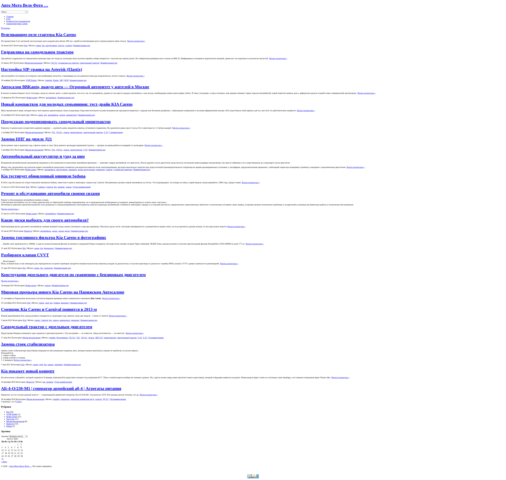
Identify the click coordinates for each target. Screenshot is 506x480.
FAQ (8, 19)
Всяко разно (31, 98)
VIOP (66, 80)
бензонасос (49, 248)
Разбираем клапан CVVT (25, 254)
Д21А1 (59, 132)
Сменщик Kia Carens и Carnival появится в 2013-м (49, 309)
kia (43, 45)
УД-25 (105, 399)
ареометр (73, 169)
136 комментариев (118, 399)
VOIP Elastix (31, 80)
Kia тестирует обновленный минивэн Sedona (43, 176)
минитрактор (76, 132)
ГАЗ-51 (54, 63)
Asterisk (48, 80)
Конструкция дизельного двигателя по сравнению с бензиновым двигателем (73, 274)
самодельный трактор (89, 63)
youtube (52, 338)
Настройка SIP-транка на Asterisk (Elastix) (41, 69)
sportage (61, 187)
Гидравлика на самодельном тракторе (37, 52)
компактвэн (71, 115)
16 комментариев (156, 338)
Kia (25, 45)
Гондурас (10, 419)
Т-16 (140, 338)
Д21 (53, 132)
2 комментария (116, 132)
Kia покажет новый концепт (28, 371)
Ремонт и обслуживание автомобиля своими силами (50, 193)
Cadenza (41, 187)
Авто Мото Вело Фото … (24, 5)
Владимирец (62, 338)
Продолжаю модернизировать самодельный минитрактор (56, 121)
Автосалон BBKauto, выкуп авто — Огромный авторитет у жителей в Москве (75, 86)
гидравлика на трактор (68, 63)
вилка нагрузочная (86, 169)
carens (38, 45)
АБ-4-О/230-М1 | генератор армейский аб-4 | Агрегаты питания (61, 388)
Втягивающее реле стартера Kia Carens (38, 34)
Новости (28, 231)
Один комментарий (82, 187)
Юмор (9, 426)
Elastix (56, 80)
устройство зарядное (122, 169)
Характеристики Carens (17, 24)
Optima (56, 303)
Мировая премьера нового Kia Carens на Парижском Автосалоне (62, 292)
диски (54, 231)
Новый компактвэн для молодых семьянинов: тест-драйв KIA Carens (67, 104)
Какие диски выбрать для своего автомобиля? (45, 220)
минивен (65, 303)
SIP (61, 80)
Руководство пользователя (18, 21)
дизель (62, 115)
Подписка (5, 28)
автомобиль (51, 98)
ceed (47, 303)
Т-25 (106, 132)
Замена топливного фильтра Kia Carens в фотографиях (53, 237)
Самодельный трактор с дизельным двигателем (46, 326)
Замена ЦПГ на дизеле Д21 (26, 139)
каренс (51, 364)
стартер (68, 45)
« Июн (4, 462)
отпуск (61, 45)
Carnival (49, 187)
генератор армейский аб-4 (82, 399)
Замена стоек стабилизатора (28, 344)
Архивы (4, 436)
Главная (9, 16)
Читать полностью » (136, 41)
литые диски (64, 231)
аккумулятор (51, 45)
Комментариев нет (81, 45)
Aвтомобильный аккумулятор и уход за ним (43, 156)
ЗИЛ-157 (99, 338)
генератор (100, 169)
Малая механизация (33, 63)
